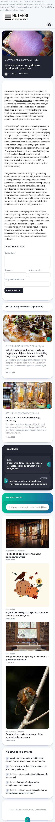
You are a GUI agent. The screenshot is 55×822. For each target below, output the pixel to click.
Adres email (35, 270)
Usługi (36, 60)
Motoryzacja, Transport (15, 731)
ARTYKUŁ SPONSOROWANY (19, 60)
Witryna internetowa (14, 279)
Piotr (12, 74)
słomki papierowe (24, 100)
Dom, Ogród (38, 346)
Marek (12, 758)
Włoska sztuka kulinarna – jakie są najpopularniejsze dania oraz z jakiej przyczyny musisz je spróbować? (26, 353)
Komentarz (10, 253)
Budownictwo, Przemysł (15, 551)
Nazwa (8, 270)
